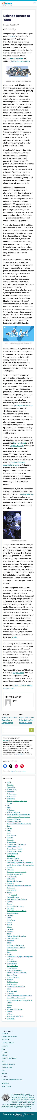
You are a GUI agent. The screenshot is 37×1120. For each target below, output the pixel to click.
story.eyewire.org (26, 494)
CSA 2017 (10, 869)
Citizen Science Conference (16, 844)
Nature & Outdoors (13, 938)
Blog (3, 1049)
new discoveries (16, 58)
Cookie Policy (19, 1116)
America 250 (11, 796)
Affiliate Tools (11, 789)
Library (9, 927)
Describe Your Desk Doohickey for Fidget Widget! (9, 720)
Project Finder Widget (9, 1058)
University (10, 993)
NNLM (9, 943)
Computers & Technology (15, 860)
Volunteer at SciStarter (14, 1009)
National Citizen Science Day (16, 936)
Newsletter (10, 941)
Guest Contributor (13, 913)
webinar (9, 1012)
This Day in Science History (16, 986)
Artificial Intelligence (13, 812)
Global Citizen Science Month (16, 911)
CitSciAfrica (11, 856)
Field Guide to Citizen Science (17, 899)
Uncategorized (12, 991)
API (8, 805)
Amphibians (11, 798)
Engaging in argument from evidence (19, 886)
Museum (10, 931)
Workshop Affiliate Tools (15, 1016)
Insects (9, 922)
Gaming (30, 685)
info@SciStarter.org (15, 1079)
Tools (9, 989)
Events (9, 892)
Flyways (9, 902)
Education (10, 883)
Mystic (14, 637)
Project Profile (8, 688)
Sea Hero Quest (19, 443)
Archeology (11, 810)
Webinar (9, 1014)
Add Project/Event (8, 1043)
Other (9, 952)
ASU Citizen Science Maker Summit (19, 824)
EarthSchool (11, 879)
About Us (10, 785)
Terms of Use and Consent (12, 1114)
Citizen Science (20, 685)
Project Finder (18, 673)
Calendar (10, 837)
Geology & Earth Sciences (15, 906)
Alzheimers (10, 792)
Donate (4, 1073)
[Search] (31, 730)
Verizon (9, 1005)
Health (9, 918)
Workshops (11, 1018)
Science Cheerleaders (14, 970)
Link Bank (14, 895)
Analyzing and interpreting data (17, 801)
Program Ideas (12, 963)
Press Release (12, 961)
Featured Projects (13, 897)
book (8, 833)
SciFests (10, 979)
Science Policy (12, 975)
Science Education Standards (16, 973)
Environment (11, 888)
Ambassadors (11, 794)
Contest (9, 867)
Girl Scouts (10, 908)
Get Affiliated (6, 1040)
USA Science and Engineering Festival (19, 996)
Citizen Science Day (13, 847)
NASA (9, 934)
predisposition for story (23, 405)
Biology (9, 828)
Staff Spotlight (12, 984)
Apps (9, 808)
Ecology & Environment (14, 881)
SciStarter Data (7, 1067)
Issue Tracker (6, 1086)
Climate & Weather (13, 858)
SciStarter (6, 740)
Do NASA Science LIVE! (15, 874)
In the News (11, 920)
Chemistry (10, 840)
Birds (8, 831)
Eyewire (11, 36)
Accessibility (11, 787)
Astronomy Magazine (14, 821)
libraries (9, 924)
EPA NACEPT (11, 890)
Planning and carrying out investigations (20, 957)
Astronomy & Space (13, 819)
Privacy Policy (29, 1114)
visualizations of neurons (20, 61)
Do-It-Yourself (12, 876)
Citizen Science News (14, 851)
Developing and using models (16, 872)
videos (9, 1007)
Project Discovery (17, 446)
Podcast (4, 1052)
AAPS (9, 782)
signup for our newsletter (18, 771)
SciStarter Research (8, 1064)
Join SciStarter (19, 754)
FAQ (3, 1070)
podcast (10, 959)
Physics (9, 954)
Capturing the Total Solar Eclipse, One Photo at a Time (26, 720)
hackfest (10, 915)
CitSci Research (12, 853)
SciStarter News (12, 982)
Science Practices (13, 977)
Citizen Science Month (14, 849)
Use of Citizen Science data (16, 998)
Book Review (11, 835)
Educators (5, 1046)
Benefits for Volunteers (9, 1036)
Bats (8, 826)
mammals (10, 929)
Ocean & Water (12, 950)
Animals (9, 803)
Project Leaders (12, 966)
